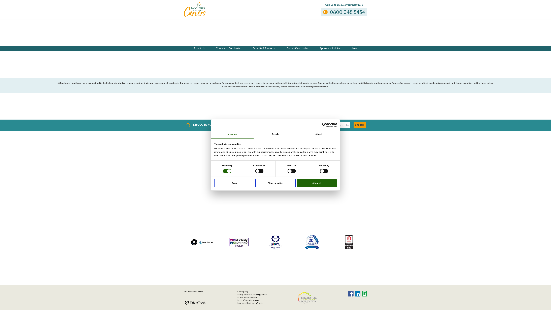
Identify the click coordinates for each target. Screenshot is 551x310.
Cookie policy (242, 292)
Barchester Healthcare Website (250, 303)
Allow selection (275, 183)
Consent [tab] (232, 134)
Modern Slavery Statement (248, 300)
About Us (199, 48)
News (354, 48)
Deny (234, 183)
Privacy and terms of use (247, 297)
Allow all (316, 183)
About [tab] (318, 134)
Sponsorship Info (330, 48)
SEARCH (359, 125)
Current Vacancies (298, 48)
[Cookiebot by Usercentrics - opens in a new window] (324, 125)
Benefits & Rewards (264, 48)
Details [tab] (275, 134)
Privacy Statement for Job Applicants (252, 294)
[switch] (259, 171)
